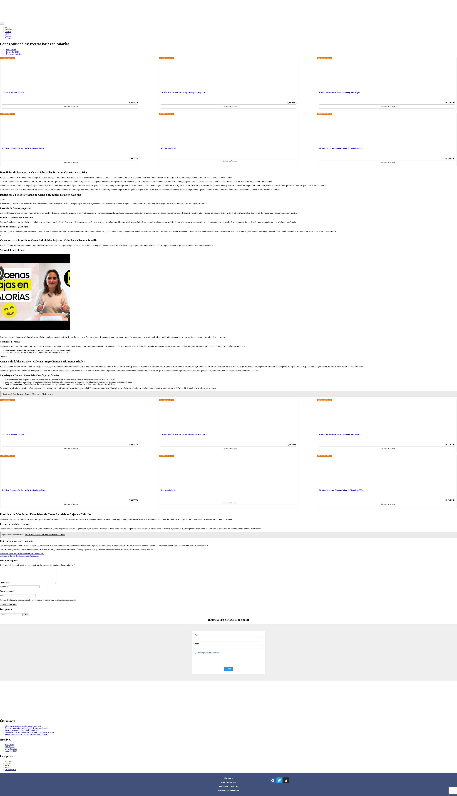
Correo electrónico (7, 591)
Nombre (4, 587)
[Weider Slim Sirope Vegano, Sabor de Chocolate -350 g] (387, 131)
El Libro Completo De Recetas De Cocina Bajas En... (23, 148)
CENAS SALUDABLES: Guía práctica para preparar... (183, 93)
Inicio (7, 27)
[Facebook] (273, 780)
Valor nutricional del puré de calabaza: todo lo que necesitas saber (29, 732)
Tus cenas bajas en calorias (13, 93)
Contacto (8, 38)
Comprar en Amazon (71, 106)
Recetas (8, 36)
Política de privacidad (228, 786)
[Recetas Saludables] (228, 131)
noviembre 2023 (11, 749)
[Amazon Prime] (134, 98)
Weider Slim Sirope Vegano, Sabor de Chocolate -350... (341, 148)
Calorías (8, 32)
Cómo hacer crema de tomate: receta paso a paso (23, 726)
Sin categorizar (10, 770)
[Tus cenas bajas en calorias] (70, 75)
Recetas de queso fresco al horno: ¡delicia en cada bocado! (27, 728)
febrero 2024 (9, 747)
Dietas (7, 34)
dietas (7, 765)
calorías (7, 763)
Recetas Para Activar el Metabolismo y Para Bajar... (340, 93)
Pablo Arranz (11, 50)
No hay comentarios (13, 54)
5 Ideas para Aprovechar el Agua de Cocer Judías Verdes (26, 734)
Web (1, 595)
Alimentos (8, 30)
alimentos (8, 761)
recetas (7, 768)
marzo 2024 (9, 745)
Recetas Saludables (168, 148)
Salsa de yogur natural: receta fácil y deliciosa (22, 730)
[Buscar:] (11, 614)
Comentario (5, 582)
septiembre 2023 (11, 751)
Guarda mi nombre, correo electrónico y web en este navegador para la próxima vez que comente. (39, 600)
